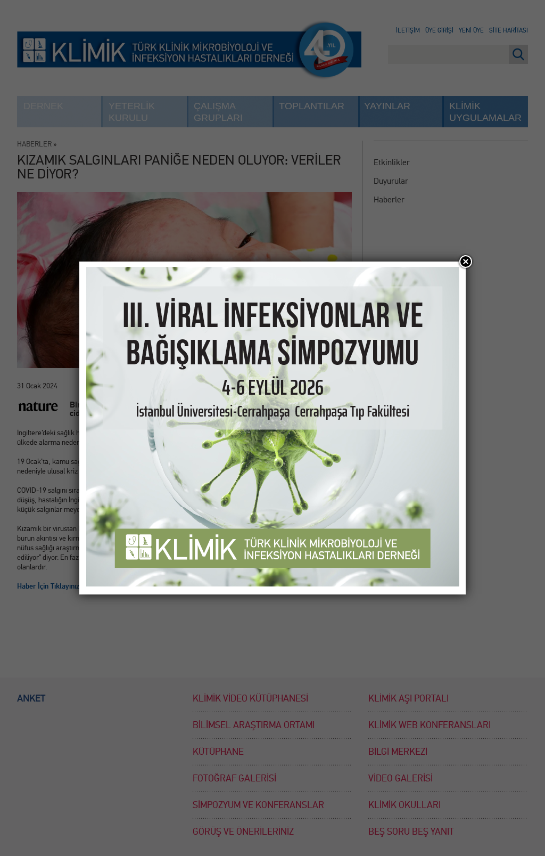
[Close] (465, 261)
